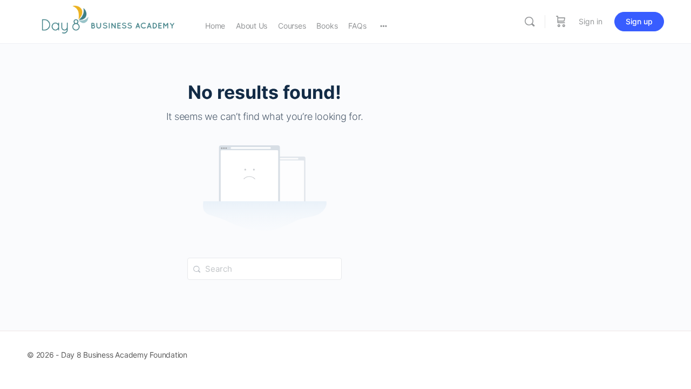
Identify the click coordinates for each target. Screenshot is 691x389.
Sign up (639, 21)
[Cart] (561, 21)
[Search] (529, 21)
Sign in (590, 21)
